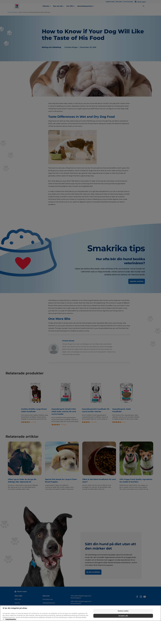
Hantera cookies (123, 611)
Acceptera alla (123, 615)
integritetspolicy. (10, 619)
